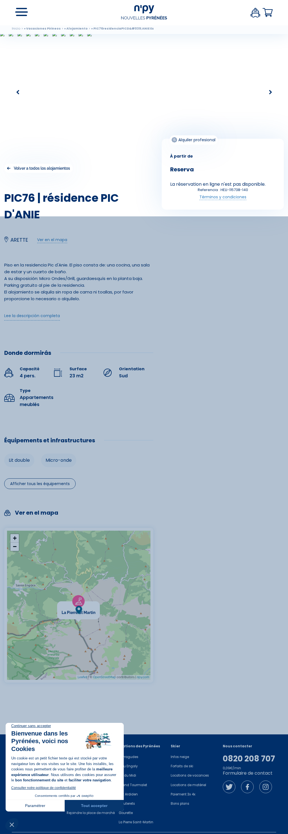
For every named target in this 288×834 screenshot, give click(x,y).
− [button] (15, 546)
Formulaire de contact (248, 773)
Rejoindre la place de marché (91, 813)
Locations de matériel (188, 785)
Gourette (126, 813)
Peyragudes (128, 757)
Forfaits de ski (182, 766)
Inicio (16, 28)
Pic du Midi (127, 775)
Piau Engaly (128, 766)
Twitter (229, 787)
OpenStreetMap (104, 677)
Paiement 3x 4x (183, 794)
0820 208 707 (249, 758)
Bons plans (180, 803)
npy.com (143, 677)
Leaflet (82, 677)
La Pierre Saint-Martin (136, 822)
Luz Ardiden (128, 794)
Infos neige (180, 757)
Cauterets (127, 803)
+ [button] (15, 538)
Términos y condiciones (222, 197)
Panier (268, 12)
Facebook (247, 787)
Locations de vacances (190, 775)
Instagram (265, 787)
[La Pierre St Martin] (99, 604)
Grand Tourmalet (133, 785)
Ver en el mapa (52, 240)
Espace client (255, 12)
